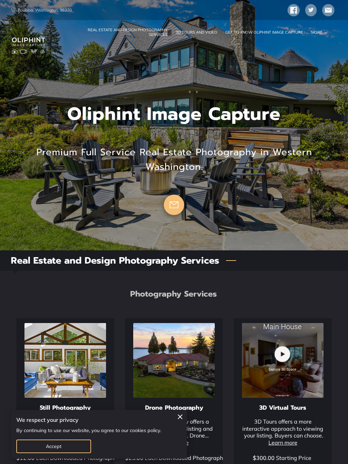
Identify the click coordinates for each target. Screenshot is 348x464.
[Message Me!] (174, 205)
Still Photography (65, 407)
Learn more (282, 442)
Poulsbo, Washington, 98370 (45, 10)
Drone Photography (174, 407)
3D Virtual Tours (282, 407)
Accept (54, 446)
